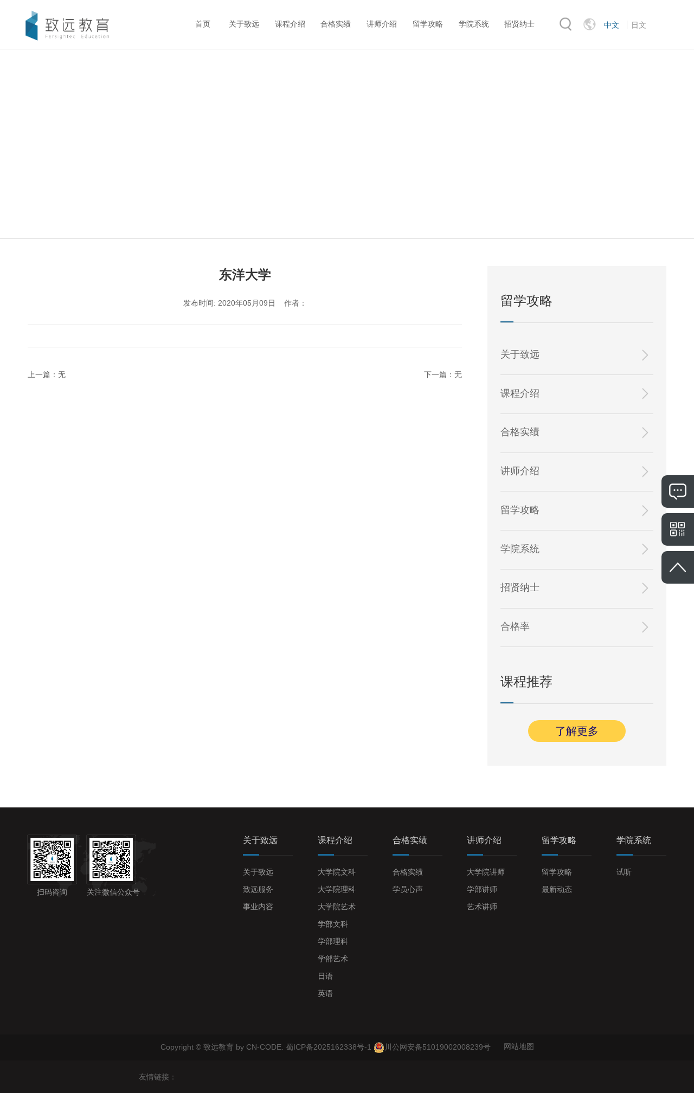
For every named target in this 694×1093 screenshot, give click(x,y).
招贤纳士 (519, 24)
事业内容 (258, 906)
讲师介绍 (382, 24)
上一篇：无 (47, 374)
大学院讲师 (486, 872)
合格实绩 (335, 24)
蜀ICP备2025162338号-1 (330, 1046)
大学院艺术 (337, 906)
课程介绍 (290, 24)
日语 (325, 976)
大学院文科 (337, 872)
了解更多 (577, 731)
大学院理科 (337, 889)
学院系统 (474, 24)
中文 (611, 25)
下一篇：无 (443, 374)
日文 (638, 25)
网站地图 (519, 1046)
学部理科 (333, 941)
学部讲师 (482, 889)
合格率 (515, 626)
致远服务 (258, 889)
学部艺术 (333, 958)
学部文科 (333, 924)
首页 (202, 24)
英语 (325, 993)
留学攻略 (428, 24)
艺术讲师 (482, 906)
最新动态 (557, 889)
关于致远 (244, 24)
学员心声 (408, 889)
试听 (624, 872)
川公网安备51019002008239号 (437, 1046)
